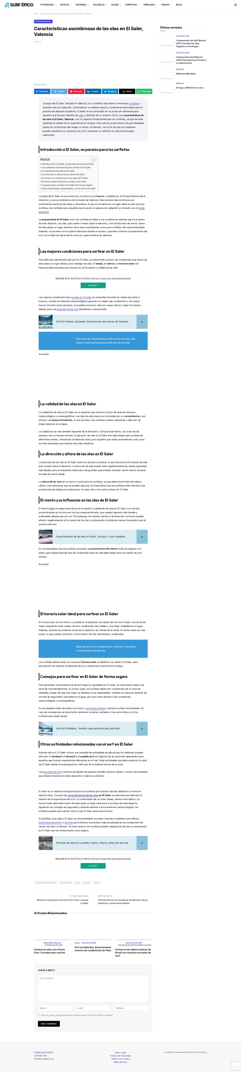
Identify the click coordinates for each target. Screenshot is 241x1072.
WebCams (149, 4)
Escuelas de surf (134, 943)
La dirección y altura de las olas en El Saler (63, 174)
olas (81, 115)
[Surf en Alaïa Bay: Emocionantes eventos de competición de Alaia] (93, 929)
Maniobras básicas (52, 943)
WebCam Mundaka (186, 73)
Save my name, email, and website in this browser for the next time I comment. (77, 1015)
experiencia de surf (67, 309)
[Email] (24, 135)
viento (97, 882)
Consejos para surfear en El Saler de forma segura (67, 185)
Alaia (77, 943)
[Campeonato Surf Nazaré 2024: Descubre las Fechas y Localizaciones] (167, 56)
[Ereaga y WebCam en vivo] (167, 87)
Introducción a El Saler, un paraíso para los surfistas (68, 164)
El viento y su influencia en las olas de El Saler (65, 178)
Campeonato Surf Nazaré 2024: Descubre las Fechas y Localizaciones (191, 60)
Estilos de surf (89, 943)
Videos (165, 4)
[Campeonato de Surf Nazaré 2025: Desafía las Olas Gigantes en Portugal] (167, 40)
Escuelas (98, 4)
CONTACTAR (40, 1055)
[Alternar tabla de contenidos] (92, 159)
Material (81, 4)
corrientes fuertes (95, 708)
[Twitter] (24, 114)
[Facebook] (24, 107)
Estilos (64, 4)
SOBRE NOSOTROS (43, 1052)
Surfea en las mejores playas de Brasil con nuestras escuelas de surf (133, 952)
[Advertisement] (93, 62)
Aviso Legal (120, 1052)
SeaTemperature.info (50, 822)
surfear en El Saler (81, 297)
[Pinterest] (24, 128)
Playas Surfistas (43, 21)
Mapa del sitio (120, 1062)
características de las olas (83, 795)
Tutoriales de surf (53, 945)
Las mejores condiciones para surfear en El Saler (66, 167)
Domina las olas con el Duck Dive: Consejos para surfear (49, 951)
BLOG (179, 4)
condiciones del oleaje (45, 882)
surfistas (133, 103)
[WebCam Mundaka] (167, 73)
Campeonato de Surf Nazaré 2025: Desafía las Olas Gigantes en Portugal (191, 43)
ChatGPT (93, 285)
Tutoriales (47, 4)
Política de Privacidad (120, 1055)
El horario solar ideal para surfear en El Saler (64, 181)
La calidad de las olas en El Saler (58, 171)
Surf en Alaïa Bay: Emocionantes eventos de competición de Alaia (93, 949)
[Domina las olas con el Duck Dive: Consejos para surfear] (52, 929)
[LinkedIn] (24, 121)
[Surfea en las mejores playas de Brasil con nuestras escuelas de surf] (133, 929)
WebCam (180, 69)
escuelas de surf (52, 771)
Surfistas (131, 4)
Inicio (36, 13)
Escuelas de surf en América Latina (135, 945)
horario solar (66, 882)
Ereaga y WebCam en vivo (190, 87)
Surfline (68, 822)
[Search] (235, 5)
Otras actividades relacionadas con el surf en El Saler (69, 188)
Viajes (115, 4)
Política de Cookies (120, 1058)
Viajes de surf (182, 36)
